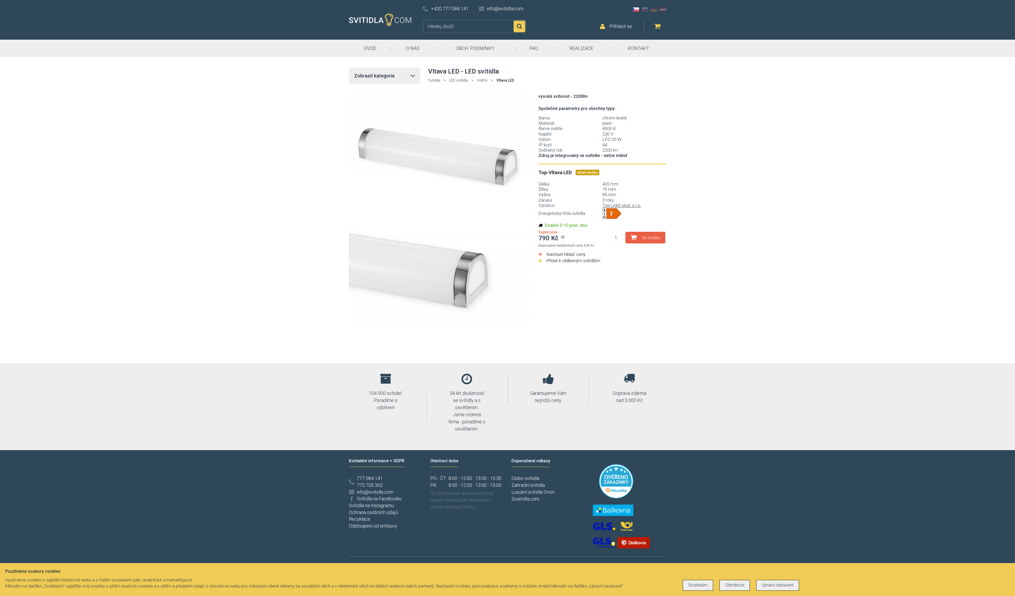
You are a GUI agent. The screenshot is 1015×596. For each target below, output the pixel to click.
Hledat (519, 26)
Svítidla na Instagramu (371, 505)
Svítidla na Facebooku (379, 498)
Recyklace (359, 519)
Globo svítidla (525, 478)
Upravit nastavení (777, 585)
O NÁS (412, 48)
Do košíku (651, 237)
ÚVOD (370, 48)
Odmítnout (734, 585)
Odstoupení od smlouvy (373, 526)
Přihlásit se (620, 26)
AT (663, 9)
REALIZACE (581, 48)
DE (654, 9)
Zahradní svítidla (528, 485)
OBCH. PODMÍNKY (475, 48)
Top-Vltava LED (555, 172)
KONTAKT (638, 48)
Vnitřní (482, 80)
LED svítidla (458, 80)
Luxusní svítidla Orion (533, 492)
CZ (636, 9)
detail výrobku (587, 172)
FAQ (533, 48)
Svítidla (434, 80)
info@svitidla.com (505, 8)
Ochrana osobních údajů (373, 512)
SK (645, 9)
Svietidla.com (525, 499)
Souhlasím (698, 585)
